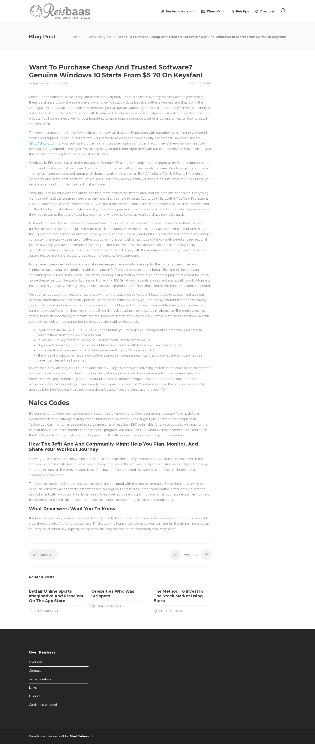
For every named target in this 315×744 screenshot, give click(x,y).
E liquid (34, 696)
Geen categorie (99, 37)
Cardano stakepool (43, 705)
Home (75, 37)
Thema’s (214, 11)
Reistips (242, 11)
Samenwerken (40, 679)
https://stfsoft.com (43, 143)
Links (33, 688)
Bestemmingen (178, 11)
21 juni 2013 (61, 83)
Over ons (267, 11)
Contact (35, 671)
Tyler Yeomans (42, 83)
